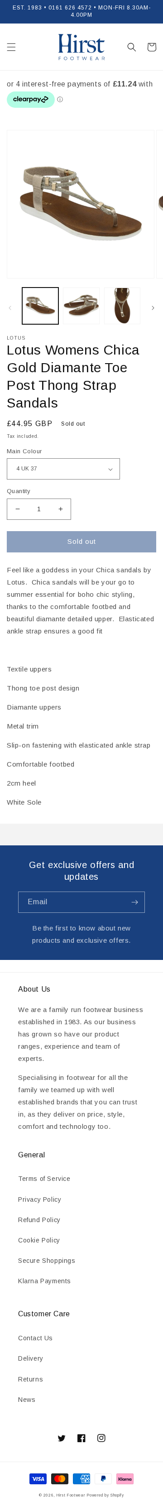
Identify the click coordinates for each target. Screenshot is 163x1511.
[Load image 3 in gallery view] (122, 306)
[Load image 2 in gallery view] (81, 306)
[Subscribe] (134, 902)
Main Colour (24, 451)
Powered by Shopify (105, 1495)
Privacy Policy (39, 1199)
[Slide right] (153, 308)
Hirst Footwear (70, 1495)
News (26, 1399)
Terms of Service (44, 1178)
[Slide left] (10, 308)
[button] (11, 47)
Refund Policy (39, 1219)
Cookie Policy (39, 1240)
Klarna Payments (44, 1281)
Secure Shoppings (47, 1260)
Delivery (30, 1358)
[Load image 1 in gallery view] (40, 306)
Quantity (18, 491)
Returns (30, 1379)
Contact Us (35, 1338)
